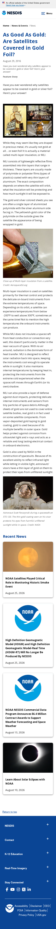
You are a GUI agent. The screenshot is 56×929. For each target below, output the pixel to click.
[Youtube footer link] (12, 889)
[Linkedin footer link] (29, 889)
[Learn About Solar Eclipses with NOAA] (28, 758)
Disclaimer (36, 906)
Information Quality (36, 910)
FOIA (20, 910)
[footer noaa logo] (9, 908)
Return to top (9, 812)
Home (6, 25)
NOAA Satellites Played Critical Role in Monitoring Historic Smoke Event (27, 582)
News (33, 25)
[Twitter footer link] (23, 889)
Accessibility (21, 906)
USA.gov (41, 915)
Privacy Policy (26, 915)
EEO (47, 906)
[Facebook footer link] (7, 889)
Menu (49, 13)
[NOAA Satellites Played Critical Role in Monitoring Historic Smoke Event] (28, 557)
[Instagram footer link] (18, 889)
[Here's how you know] (28, 4)
